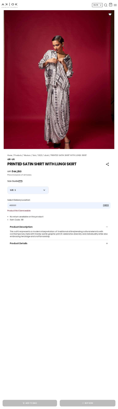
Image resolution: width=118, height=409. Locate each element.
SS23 (40, 155)
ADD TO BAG (31, 403)
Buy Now (89, 403)
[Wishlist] (110, 14)
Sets (34, 155)
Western (27, 155)
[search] (106, 5)
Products (18, 155)
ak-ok (46, 155)
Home (9, 155)
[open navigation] (115, 5)
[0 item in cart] (110, 5)
